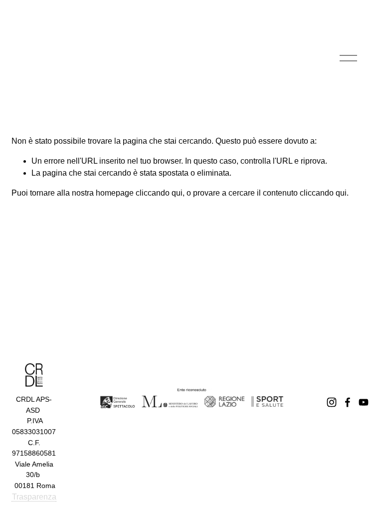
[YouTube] (364, 402)
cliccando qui (159, 193)
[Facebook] (348, 402)
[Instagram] (332, 402)
